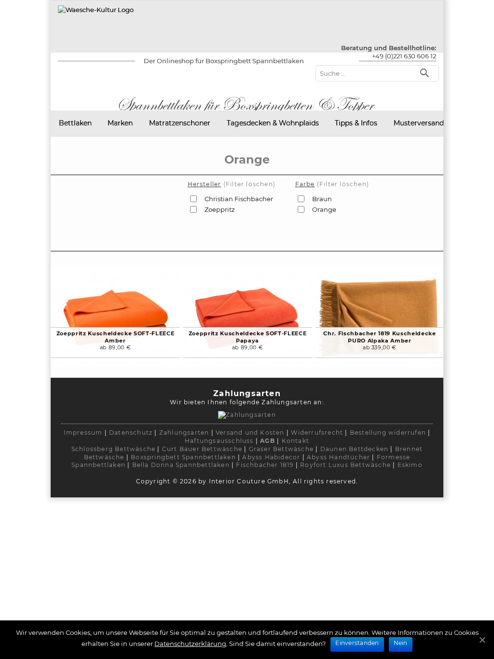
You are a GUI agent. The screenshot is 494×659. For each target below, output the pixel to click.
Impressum (83, 432)
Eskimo (410, 464)
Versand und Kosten (250, 432)
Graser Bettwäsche (281, 449)
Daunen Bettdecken (354, 449)
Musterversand (419, 123)
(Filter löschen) (249, 184)
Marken (120, 123)
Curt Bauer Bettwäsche (202, 449)
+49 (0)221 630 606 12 (404, 56)
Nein (401, 642)
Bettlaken (75, 123)
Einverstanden (357, 642)
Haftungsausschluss (219, 440)
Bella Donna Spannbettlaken (181, 464)
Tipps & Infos (356, 123)
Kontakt (295, 440)
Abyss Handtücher (338, 457)
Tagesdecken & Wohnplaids (273, 123)
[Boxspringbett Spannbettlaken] (96, 10)
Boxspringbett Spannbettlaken (183, 457)
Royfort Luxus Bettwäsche (345, 464)
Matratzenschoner (179, 123)
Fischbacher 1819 (264, 464)
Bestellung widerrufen (388, 432)
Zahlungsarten (184, 432)
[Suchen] (427, 72)
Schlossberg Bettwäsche (113, 449)
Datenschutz (130, 432)
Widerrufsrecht (317, 432)
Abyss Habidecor (271, 457)
